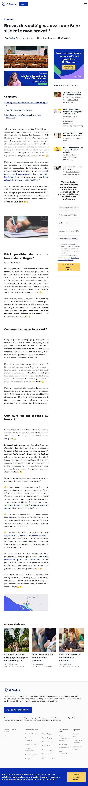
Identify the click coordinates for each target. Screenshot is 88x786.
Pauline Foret (14, 38)
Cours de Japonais (48, 750)
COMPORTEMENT (74, 174)
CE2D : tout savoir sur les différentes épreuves (70, 657)
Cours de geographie (32, 744)
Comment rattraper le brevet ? (20, 110)
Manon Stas (70, 116)
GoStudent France (73, 97)
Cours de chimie (30, 734)
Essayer (23, 4)
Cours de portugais (48, 758)
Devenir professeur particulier (63, 753)
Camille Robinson (72, 172)
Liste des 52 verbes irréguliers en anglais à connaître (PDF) (72, 111)
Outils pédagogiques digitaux (64, 738)
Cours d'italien (47, 746)
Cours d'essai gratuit (18, 710)
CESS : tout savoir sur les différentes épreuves (42, 657)
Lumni (24, 541)
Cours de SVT (29, 759)
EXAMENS (9, 20)
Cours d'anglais (47, 734)
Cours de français (48, 742)
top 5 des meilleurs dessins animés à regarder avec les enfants (26, 505)
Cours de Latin (47, 754)
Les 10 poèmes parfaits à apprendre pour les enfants (73, 150)
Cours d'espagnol (48, 738)
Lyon (5, 736)
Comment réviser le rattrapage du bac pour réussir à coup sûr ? (16, 657)
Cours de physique (31, 755)
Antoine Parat (12, 664)
